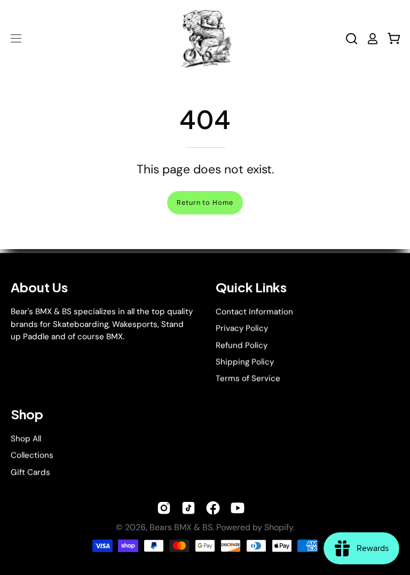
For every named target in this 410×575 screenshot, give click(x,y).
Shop (27, 414)
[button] (351, 38)
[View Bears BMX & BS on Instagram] (164, 508)
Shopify (278, 527)
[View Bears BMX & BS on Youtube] (238, 508)
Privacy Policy (242, 328)
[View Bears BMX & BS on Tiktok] (188, 508)
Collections (32, 455)
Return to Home (205, 202)
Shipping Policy (245, 361)
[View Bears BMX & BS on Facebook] (213, 508)
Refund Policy (241, 345)
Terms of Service (248, 378)
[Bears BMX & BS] (205, 38)
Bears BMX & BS (180, 527)
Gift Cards (30, 472)
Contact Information (254, 311)
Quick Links (251, 287)
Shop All (26, 438)
